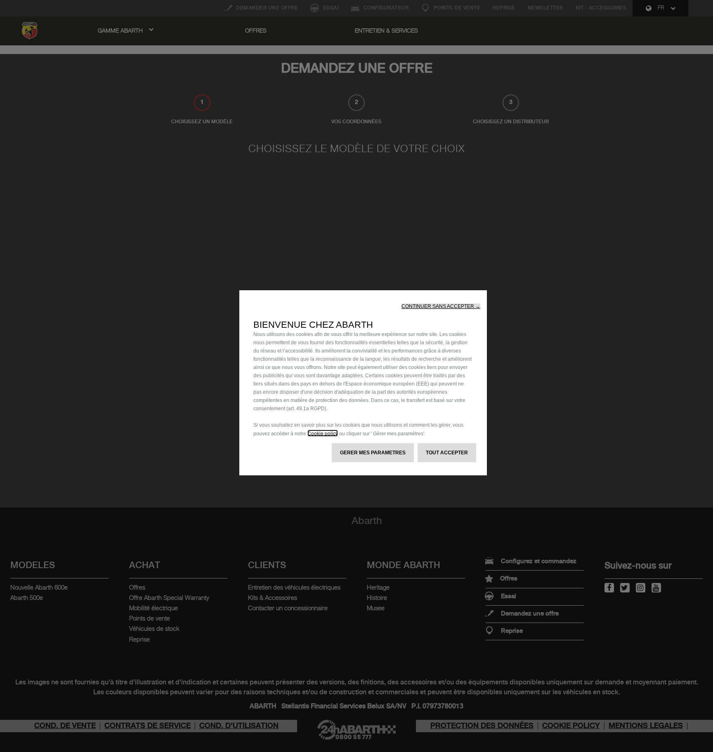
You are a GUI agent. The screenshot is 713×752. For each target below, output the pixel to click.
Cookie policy (322, 433)
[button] (440, 306)
